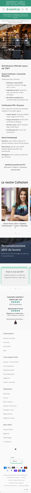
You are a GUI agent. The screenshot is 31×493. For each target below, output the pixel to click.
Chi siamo (6, 342)
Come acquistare (8, 366)
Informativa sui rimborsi (13, 477)
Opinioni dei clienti (9, 338)
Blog (4, 350)
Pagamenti (6, 378)
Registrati (6, 433)
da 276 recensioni (15, 304)
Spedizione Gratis (8, 370)
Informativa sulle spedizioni (16, 483)
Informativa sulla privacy (10, 485)
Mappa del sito (7, 414)
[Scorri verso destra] (19, 233)
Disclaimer (6, 394)
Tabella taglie (7, 437)
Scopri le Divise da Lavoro (13, 50)
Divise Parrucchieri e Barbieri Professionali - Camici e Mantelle (15, 225)
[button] (4, 9)
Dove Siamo (7, 346)
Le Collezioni (7, 442)
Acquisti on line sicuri (10, 406)
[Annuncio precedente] (3, 3)
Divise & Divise (12, 475)
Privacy (5, 398)
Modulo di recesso (9, 418)
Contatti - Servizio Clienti (11, 362)
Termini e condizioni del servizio (16, 480)
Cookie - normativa (9, 382)
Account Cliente (8, 429)
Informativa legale (23, 485)
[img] (15, 302)
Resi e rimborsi (8, 402)
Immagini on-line (8, 410)
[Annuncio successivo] (28, 3)
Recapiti (23, 477)
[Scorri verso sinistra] (11, 233)
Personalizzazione (8, 374)
